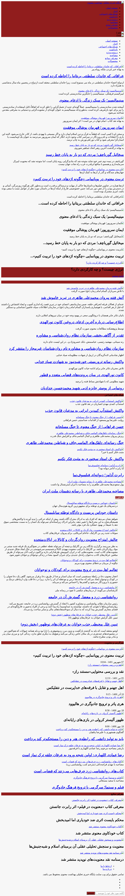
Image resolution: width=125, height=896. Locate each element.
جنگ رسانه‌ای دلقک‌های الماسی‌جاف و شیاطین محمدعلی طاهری (75, 443)
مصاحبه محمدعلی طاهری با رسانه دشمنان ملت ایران (83, 491)
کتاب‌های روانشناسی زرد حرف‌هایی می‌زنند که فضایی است (79, 771)
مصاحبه (114, 22)
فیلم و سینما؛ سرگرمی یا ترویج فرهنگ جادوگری (88, 787)
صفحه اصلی (112, 8)
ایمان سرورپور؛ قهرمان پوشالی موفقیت (93, 128)
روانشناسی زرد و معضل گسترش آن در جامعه (83, 597)
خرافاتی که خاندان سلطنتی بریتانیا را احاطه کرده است (82, 76)
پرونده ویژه (112, 19)
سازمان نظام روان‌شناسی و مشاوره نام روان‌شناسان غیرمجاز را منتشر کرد (66, 348)
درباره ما (107, 869)
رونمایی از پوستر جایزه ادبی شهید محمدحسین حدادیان (82, 388)
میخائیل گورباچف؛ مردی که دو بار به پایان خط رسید (85, 155)
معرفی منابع (112, 25)
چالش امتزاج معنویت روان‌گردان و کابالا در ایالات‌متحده (76, 540)
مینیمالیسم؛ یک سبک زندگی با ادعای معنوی (91, 100)
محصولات (113, 27)
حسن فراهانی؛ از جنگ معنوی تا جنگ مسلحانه (89, 427)
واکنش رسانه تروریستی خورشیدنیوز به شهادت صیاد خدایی (79, 362)
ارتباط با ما (106, 866)
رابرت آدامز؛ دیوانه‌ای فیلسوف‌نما (98, 475)
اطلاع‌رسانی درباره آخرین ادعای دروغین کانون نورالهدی (82, 322)
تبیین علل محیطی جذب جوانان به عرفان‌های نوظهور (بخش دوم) (69, 624)
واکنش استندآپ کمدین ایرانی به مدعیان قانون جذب (84, 411)
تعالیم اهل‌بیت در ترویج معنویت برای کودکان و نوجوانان (76, 570)
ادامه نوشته (118, 276)
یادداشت (113, 17)
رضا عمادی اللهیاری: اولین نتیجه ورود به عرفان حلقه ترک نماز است (73, 755)
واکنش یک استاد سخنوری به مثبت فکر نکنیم (91, 459)
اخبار (115, 11)
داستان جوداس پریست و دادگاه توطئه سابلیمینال (81, 512)
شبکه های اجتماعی (108, 14)
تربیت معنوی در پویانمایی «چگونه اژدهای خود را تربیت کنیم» (78, 179)
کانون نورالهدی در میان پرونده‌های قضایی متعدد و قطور (82, 375)
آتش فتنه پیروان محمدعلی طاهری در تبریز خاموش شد (82, 298)
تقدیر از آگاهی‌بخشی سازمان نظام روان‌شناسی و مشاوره (80, 335)
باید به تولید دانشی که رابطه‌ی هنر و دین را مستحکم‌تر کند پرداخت (74, 739)
